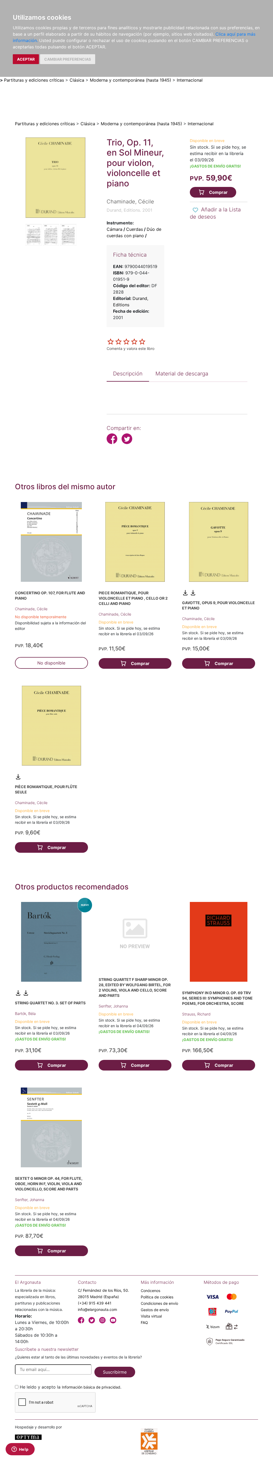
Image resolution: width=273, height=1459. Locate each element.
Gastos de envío (155, 1309)
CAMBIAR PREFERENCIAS (67, 59)
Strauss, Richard (196, 1014)
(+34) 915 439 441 (94, 1303)
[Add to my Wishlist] (195, 210)
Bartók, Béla (25, 1013)
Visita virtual (151, 1316)
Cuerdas (134, 229)
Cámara (114, 229)
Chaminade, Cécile (31, 609)
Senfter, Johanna (113, 1006)
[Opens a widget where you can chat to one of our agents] (20, 1449)
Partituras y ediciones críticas (34, 80)
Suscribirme (115, 1372)
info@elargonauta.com (97, 1309)
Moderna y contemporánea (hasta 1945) (130, 80)
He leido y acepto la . (70, 1387)
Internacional (190, 80)
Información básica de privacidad (91, 1387)
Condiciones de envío (159, 1303)
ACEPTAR (26, 59)
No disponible (51, 663)
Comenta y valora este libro (130, 348)
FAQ (144, 1322)
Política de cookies (157, 1297)
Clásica (77, 80)
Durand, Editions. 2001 (129, 210)
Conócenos (150, 1290)
